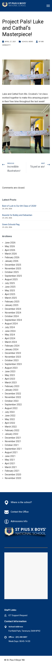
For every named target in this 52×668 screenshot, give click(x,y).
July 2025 (10, 283)
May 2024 (10, 334)
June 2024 (10, 331)
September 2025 (13, 275)
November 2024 (13, 312)
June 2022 (10, 415)
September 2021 (13, 448)
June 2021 (10, 456)
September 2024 (13, 320)
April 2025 (10, 294)
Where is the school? (21, 502)
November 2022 (13, 397)
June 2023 (10, 371)
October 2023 (12, 360)
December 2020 (13, 474)
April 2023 (10, 378)
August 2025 (11, 279)
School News (27, 42)
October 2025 (12, 272)
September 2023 (13, 364)
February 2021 (12, 470)
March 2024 (11, 342)
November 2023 (13, 356)
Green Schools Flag (10, 224)
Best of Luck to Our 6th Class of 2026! (19, 206)
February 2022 (12, 430)
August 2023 (11, 367)
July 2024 (10, 327)
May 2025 (10, 290)
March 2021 (11, 467)
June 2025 (10, 286)
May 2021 (10, 459)
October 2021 (12, 445)
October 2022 (12, 401)
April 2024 (10, 338)
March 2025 (11, 297)
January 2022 (11, 434)
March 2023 (11, 382)
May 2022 (10, 419)
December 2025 (13, 264)
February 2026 (12, 257)
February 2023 (12, 386)
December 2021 (13, 437)
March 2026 (11, 253)
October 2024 (12, 316)
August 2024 (11, 323)
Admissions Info (19, 521)
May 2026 (10, 246)
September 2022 (13, 404)
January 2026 (11, 261)
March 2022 (11, 426)
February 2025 (12, 301)
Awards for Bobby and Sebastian (17, 215)
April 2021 (10, 463)
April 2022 (10, 423)
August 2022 (11, 408)
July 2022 (10, 412)
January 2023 (11, 389)
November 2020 (13, 478)
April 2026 (10, 250)
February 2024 (12, 345)
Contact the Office (20, 511)
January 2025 (11, 305)
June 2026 (10, 242)
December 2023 (13, 353)
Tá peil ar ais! (37, 166)
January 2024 (11, 349)
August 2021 (11, 452)
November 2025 (13, 268)
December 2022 (13, 393)
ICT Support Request (18, 615)
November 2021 (13, 441)
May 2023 (10, 375)
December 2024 (13, 309)
